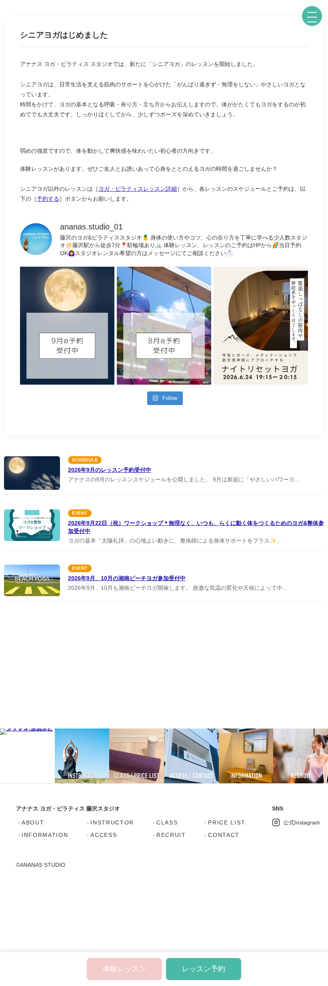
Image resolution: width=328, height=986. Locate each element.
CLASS (167, 822)
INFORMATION (45, 835)
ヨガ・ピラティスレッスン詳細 (137, 189)
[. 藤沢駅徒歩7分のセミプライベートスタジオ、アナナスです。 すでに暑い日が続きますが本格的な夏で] (164, 326)
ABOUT (33, 822)
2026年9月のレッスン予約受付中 (109, 470)
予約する (48, 199)
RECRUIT (171, 835)
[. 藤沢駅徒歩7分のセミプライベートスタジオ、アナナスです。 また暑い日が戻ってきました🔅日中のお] (67, 326)
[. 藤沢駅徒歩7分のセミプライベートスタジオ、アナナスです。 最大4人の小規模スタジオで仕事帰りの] (261, 326)
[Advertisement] (164, 667)
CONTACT (224, 835)
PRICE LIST (226, 822)
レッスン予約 (203, 969)
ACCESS (103, 835)
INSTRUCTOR (112, 822)
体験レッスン (124, 969)
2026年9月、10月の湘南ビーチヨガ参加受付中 (127, 578)
